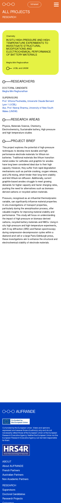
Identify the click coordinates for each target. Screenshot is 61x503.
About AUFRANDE (12, 466)
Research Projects (12, 499)
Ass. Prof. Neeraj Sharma (15, 108)
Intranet (34, 4)
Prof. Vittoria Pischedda (14, 101)
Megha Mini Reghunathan (15, 91)
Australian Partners (12, 475)
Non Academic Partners (15, 479)
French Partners (11, 470)
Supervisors (8, 490)
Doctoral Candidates (13, 494)
